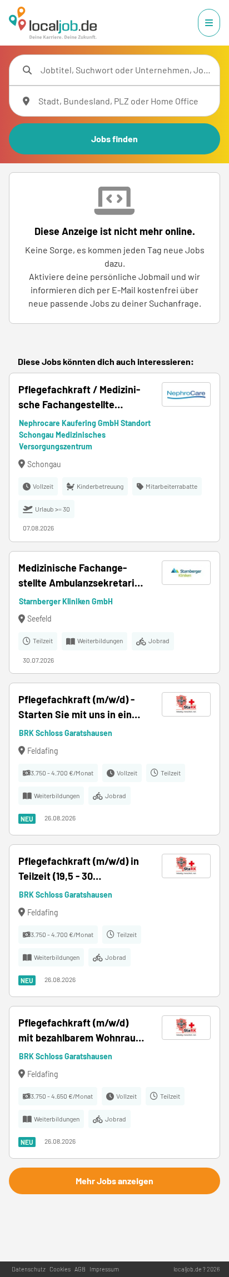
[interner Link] (53, 23)
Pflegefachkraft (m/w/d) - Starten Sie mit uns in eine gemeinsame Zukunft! (77, 707)
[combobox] (126, 70)
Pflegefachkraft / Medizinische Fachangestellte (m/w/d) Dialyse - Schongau (79, 397)
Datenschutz (29, 1269)
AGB (80, 1269)
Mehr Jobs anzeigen (114, 1180)
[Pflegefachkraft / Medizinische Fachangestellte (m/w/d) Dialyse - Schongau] (114, 457)
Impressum (104, 1269)
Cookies (60, 1269)
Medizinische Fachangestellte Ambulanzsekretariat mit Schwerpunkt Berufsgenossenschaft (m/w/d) (81, 576)
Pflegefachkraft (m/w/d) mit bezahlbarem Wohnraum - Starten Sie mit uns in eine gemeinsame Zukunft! (81, 1030)
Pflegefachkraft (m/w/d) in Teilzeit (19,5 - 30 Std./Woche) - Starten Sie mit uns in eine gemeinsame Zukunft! (81, 869)
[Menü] (209, 23)
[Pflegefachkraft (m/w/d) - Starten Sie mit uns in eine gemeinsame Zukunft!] (114, 759)
